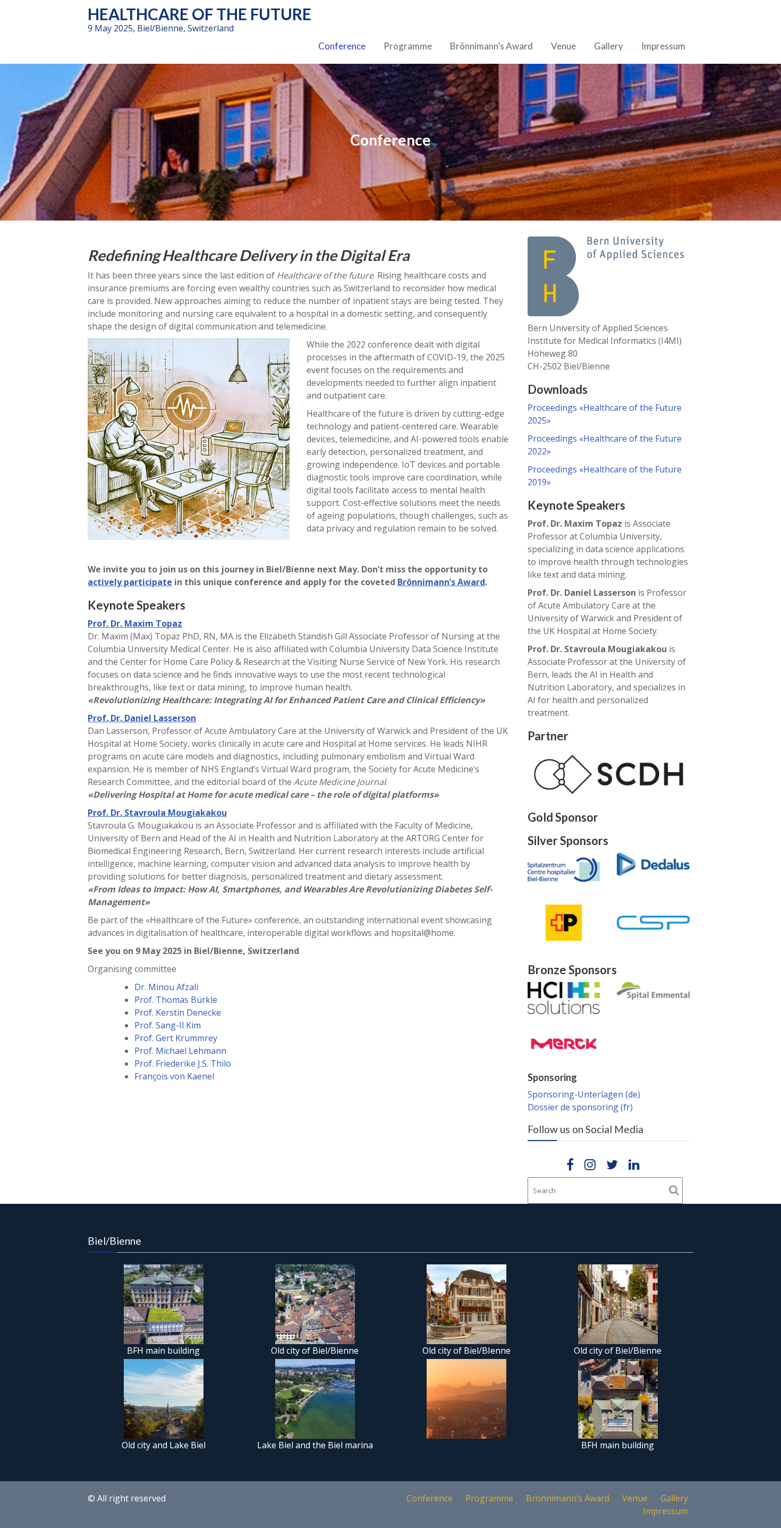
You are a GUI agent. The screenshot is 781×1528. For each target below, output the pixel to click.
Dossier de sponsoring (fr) (580, 1107)
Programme (408, 46)
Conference (342, 46)
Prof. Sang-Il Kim (167, 1025)
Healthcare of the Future (199, 13)
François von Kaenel (174, 1076)
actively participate (130, 582)
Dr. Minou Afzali (166, 987)
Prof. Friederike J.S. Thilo (182, 1063)
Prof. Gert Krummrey (175, 1038)
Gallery (608, 46)
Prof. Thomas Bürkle (175, 1000)
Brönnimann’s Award (491, 46)
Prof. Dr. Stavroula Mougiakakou (157, 812)
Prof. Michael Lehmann (180, 1051)
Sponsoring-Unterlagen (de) (584, 1094)
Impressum (663, 46)
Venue (563, 46)
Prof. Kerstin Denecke (177, 1012)
